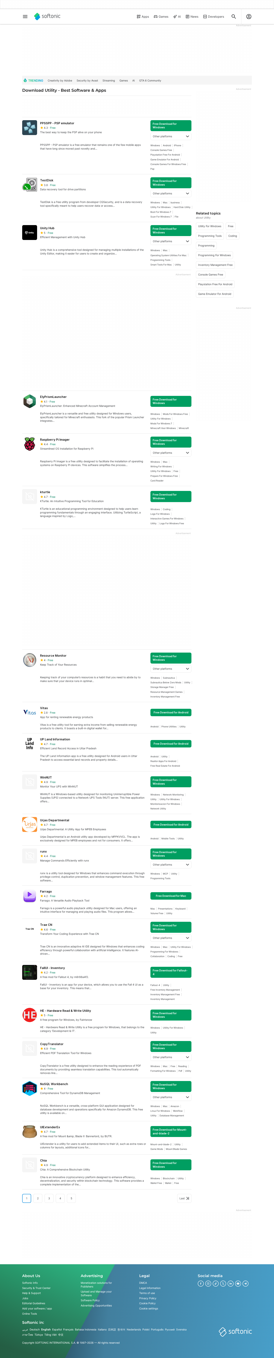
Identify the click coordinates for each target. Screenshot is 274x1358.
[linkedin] (231, 1284)
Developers (216, 16)
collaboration (157, 956)
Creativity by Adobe (60, 80)
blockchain (169, 1178)
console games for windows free (168, 164)
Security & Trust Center (36, 1287)
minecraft (184, 428)
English (46, 1329)
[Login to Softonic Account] (248, 16)
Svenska (181, 1329)
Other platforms (162, 136)
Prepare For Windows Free (164, 476)
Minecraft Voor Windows (163, 428)
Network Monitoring (173, 794)
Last (182, 1198)
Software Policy (90, 1300)
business (175, 202)
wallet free (156, 1183)
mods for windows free (175, 414)
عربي (25, 1329)
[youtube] (238, 1284)
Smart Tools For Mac (161, 264)
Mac (165, 202)
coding (166, 509)
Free (176, 471)
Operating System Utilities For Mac (168, 255)
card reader (156, 480)
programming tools (160, 260)
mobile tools (168, 838)
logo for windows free (172, 523)
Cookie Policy (147, 1303)
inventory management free (165, 696)
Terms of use (147, 1293)
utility (178, 264)
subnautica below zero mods (165, 682)
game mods (156, 1149)
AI (179, 16)
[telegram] (245, 1284)
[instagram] (208, 1284)
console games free (161, 150)
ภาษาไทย (27, 1334)
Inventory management (162, 999)
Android (167, 145)
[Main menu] (25, 16)
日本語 (112, 1329)
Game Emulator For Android (164, 159)
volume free (156, 913)
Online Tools (29, 1313)
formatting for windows (163, 1070)
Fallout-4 (155, 985)
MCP (165, 873)
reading (182, 1066)
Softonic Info (30, 1282)
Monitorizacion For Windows (165, 804)
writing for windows (161, 466)
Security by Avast (87, 80)
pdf (180, 1070)
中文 (60, 1334)
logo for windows (160, 514)
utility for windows (160, 207)
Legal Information (149, 1287)
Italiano (102, 1329)
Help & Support (31, 1293)
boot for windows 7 (160, 212)
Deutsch (35, 1329)
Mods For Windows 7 (161, 423)
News (194, 16)
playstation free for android (165, 154)
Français (68, 1329)
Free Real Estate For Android (165, 765)
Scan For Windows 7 (161, 216)
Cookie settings (148, 1308)
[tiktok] (216, 1284)
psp (152, 168)
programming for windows (164, 951)
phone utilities (169, 726)
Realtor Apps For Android (163, 761)
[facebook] (201, 1284)
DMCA (143, 1282)
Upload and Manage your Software (96, 1293)
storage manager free (162, 687)
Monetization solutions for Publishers (96, 1284)
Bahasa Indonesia (85, 1329)
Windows (155, 145)
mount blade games (176, 1149)
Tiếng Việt (50, 1334)
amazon (175, 1106)
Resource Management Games (166, 692)
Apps (145, 16)
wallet (168, 1183)
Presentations (165, 908)
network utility (158, 808)
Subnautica (169, 677)
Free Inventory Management (165, 989)
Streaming (109, 80)
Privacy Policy (147, 1298)
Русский (170, 1329)
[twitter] (223, 1284)
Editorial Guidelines (33, 1303)
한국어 (121, 1329)
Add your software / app (37, 1308)
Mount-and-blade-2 (160, 1144)
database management (172, 1115)
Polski (145, 1329)
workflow (178, 1110)
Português (157, 1329)
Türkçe (38, 1334)
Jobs (25, 1298)
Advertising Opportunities (96, 1305)
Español (57, 1329)
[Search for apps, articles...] (233, 16)
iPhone (177, 145)
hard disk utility (182, 207)
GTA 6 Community (150, 80)
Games (163, 16)
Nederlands (134, 1329)
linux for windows (160, 1110)
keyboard (180, 908)
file (176, 216)
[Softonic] (47, 16)
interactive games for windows (166, 518)
